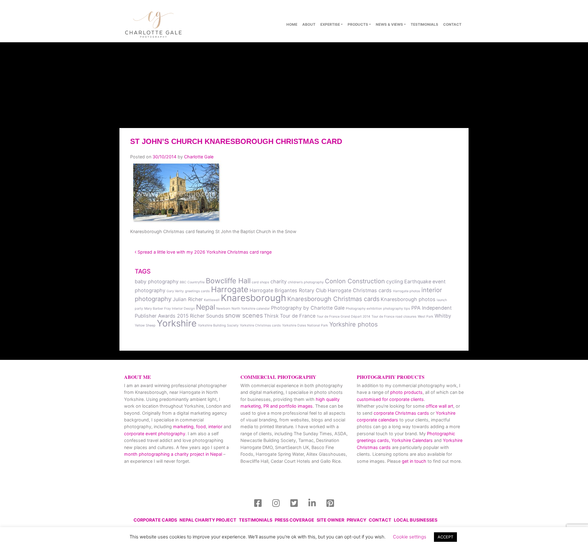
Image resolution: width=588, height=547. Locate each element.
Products (358, 24)
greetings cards (197, 291)
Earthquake (417, 281)
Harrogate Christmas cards (360, 290)
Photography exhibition (364, 309)
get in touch (414, 461)
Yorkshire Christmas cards (260, 325)
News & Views (389, 24)
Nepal (205, 307)
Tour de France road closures (394, 317)
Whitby (443, 316)
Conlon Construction (355, 281)
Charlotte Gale (198, 156)
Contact (380, 519)
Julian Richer (188, 299)
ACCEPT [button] (445, 536)
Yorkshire (177, 323)
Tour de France (297, 316)
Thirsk (271, 316)
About (308, 24)
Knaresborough (253, 297)
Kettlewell (212, 300)
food (201, 426)
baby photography (157, 281)
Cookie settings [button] (409, 537)
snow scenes (244, 315)
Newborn (223, 309)
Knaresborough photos (408, 299)
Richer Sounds (207, 316)
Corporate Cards (155, 519)
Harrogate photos (406, 291)
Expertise (330, 24)
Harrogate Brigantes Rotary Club (288, 290)
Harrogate (229, 289)
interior (215, 426)
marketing (183, 426)
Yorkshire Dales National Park (305, 325)
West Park (425, 317)
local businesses (415, 519)
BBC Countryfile (192, 282)
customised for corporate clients (390, 399)
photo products (406, 392)
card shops (260, 282)
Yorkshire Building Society (218, 325)
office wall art (438, 406)
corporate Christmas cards (402, 413)
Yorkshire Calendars (412, 440)
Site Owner (330, 519)
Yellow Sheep (145, 325)
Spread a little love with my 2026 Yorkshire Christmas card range (204, 252)
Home (291, 24)
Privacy (356, 519)
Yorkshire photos (353, 324)
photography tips (396, 309)
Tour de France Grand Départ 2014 (343, 317)
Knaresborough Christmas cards (333, 299)
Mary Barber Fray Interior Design (169, 309)
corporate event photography (154, 433)
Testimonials (424, 24)
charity (278, 281)
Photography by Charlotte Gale (308, 308)
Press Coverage (294, 519)
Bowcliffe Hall (228, 281)
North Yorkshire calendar (251, 309)
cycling (394, 281)
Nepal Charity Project (207, 519)
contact (452, 24)
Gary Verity (175, 291)
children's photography (306, 282)
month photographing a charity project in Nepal (173, 454)
